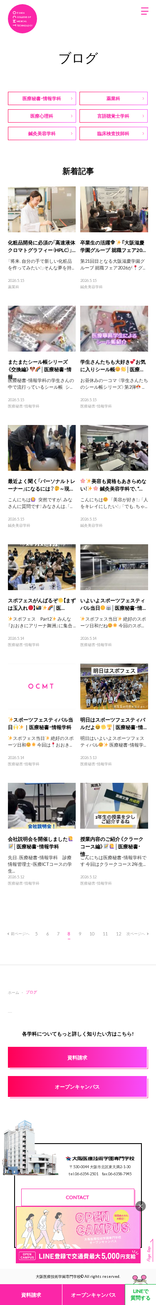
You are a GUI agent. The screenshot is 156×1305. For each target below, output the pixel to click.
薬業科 (13, 286)
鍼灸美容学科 (91, 286)
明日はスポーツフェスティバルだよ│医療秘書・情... (113, 723)
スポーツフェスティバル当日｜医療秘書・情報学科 (41, 723)
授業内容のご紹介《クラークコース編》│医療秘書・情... (112, 846)
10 (91, 933)
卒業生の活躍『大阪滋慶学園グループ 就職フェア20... (113, 246)
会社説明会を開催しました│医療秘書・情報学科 (38, 842)
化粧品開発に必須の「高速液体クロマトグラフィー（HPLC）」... (42, 246)
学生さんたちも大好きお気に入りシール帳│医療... (113, 365)
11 (105, 933)
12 (118, 933)
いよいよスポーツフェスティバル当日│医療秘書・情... (113, 603)
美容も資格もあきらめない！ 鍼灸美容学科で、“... (113, 484)
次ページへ (135, 933)
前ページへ (20, 933)
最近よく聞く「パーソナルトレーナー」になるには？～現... (41, 484)
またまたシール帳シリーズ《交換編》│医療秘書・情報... (40, 369)
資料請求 (31, 1294)
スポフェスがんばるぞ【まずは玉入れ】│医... (42, 603)
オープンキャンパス (93, 1294)
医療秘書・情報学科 (24, 406)
